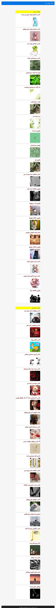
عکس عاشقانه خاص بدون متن (32, 471)
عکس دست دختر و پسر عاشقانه (32, 485)
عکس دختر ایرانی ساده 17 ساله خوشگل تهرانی (28, 398)
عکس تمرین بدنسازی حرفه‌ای (32, 354)
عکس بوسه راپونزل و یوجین (33, 232)
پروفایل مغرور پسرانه (35, 587)
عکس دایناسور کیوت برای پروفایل (31, 29)
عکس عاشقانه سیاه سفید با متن (31, 174)
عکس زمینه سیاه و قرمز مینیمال (32, 369)
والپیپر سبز (37, 160)
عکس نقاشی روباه (35, 340)
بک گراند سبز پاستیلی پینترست (32, 87)
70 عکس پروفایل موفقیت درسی (31, 441)
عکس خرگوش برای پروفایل (33, 500)
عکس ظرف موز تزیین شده (33, 456)
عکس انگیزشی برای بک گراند (32, 529)
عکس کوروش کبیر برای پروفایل (32, 412)
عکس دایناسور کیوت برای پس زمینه (30, 15)
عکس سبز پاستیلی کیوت (33, 58)
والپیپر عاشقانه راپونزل (34, 247)
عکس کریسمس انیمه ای (33, 383)
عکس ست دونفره (35, 558)
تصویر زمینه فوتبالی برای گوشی (32, 514)
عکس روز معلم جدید (35, 543)
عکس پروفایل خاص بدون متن (32, 311)
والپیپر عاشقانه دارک (35, 291)
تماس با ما (47, 3)
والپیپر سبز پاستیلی (35, 145)
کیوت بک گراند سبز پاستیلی (33, 73)
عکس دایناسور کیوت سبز (33, 44)
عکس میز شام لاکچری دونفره (32, 427)
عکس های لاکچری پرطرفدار (33, 572)
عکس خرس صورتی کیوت (33, 262)
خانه (52, 3)
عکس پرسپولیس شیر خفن (33, 325)
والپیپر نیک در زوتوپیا (34, 203)
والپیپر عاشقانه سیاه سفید (33, 189)
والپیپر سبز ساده (36, 131)
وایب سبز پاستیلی (35, 102)
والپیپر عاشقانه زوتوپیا (34, 218)
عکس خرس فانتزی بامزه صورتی (32, 276)
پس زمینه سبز (36, 116)
